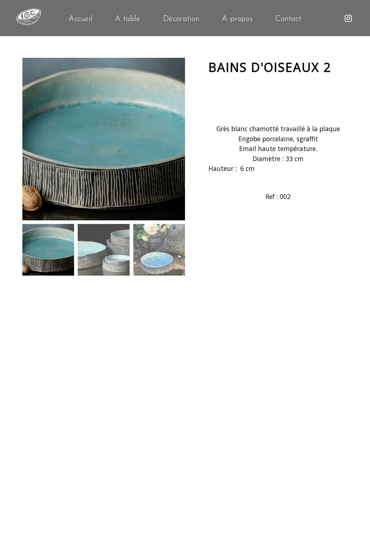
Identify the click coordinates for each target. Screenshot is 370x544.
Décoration (181, 19)
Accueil (80, 19)
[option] (103, 139)
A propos (237, 19)
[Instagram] (348, 19)
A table (127, 19)
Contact (288, 19)
